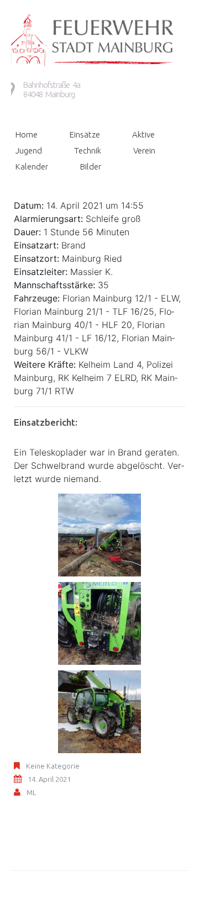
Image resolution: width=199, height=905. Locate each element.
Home (26, 134)
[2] (99, 533)
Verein (144, 150)
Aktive (143, 134)
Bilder (90, 166)
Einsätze (85, 134)
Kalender (31, 166)
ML (31, 792)
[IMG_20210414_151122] (99, 622)
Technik (87, 150)
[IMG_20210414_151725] (99, 710)
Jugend (28, 150)
